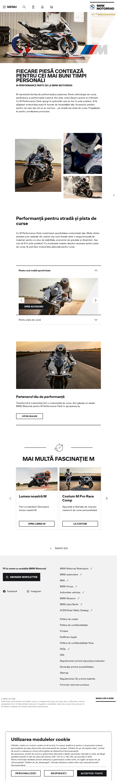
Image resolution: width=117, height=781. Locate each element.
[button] (10, 7)
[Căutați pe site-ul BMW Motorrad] (24, 6)
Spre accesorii (33, 306)
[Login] (42, 6)
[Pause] (114, 195)
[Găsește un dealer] (33, 6)
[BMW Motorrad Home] (102, 7)
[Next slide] (95, 300)
